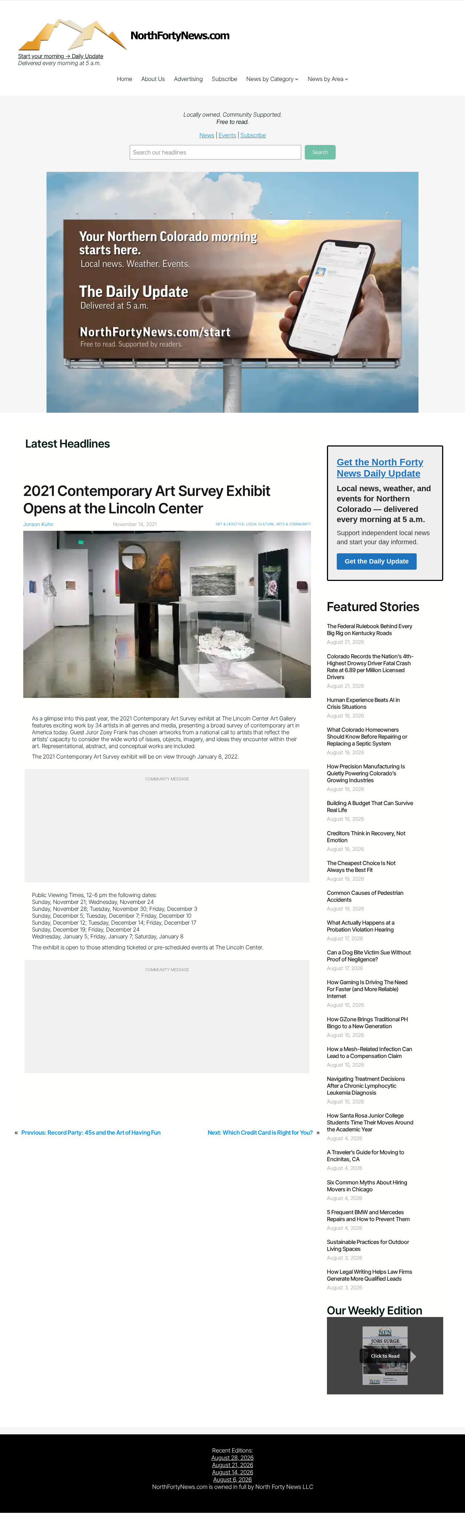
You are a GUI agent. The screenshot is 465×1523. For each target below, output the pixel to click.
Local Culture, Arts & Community (278, 524)
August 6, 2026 (232, 1479)
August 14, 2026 (232, 1472)
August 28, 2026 (232, 1457)
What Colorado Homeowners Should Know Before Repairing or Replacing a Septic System (367, 736)
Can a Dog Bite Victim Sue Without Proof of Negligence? (369, 956)
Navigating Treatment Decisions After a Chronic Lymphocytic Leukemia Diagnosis (366, 1085)
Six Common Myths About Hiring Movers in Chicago (367, 1186)
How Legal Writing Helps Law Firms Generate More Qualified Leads (369, 1275)
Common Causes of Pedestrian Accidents (365, 896)
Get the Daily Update (377, 561)
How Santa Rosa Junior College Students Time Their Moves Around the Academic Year (370, 1122)
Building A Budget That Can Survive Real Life (370, 806)
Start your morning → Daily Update (60, 56)
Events (227, 135)
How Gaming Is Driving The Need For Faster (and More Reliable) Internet (367, 989)
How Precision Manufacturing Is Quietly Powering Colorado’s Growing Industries (366, 773)
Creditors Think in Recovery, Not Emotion (366, 837)
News (206, 135)
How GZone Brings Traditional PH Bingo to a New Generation (367, 1023)
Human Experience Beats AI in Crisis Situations (363, 703)
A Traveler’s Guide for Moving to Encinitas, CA (365, 1156)
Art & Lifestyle (230, 524)
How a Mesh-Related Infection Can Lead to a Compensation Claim (369, 1052)
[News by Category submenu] (297, 79)
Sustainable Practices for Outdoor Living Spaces (368, 1245)
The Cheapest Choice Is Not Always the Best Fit (361, 866)
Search (320, 152)
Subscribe (253, 135)
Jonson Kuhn (38, 524)
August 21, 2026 (232, 1465)
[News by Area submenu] (346, 79)
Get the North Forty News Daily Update (380, 468)
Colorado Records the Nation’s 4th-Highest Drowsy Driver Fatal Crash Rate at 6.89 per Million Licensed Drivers (370, 666)
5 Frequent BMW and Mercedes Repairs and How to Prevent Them (368, 1216)
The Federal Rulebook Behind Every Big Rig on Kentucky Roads (369, 630)
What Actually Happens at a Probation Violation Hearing (361, 926)
